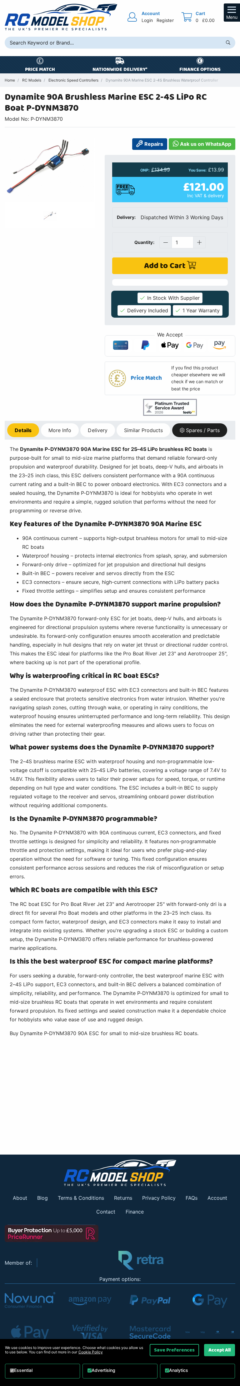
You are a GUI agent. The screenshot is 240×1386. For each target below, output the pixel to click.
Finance (135, 1212)
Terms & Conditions (81, 1198)
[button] (170, 378)
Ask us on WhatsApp (205, 144)
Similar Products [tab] (143, 430)
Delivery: (126, 217)
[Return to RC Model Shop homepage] (61, 17)
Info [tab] (59, 430)
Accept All (219, 1350)
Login (147, 20)
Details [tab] (23, 430)
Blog (42, 1198)
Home (10, 80)
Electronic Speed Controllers (73, 80)
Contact (105, 1212)
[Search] (228, 43)
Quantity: (144, 242)
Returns (123, 1198)
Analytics (178, 1370)
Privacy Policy (159, 1198)
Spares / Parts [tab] (203, 430)
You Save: (197, 170)
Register (165, 20)
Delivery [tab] (97, 430)
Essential (23, 1370)
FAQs (192, 1198)
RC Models (31, 80)
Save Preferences (174, 1350)
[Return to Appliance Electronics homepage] (120, 1173)
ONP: (145, 170)
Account (217, 1198)
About (20, 1198)
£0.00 (208, 20)
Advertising (103, 1370)
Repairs (153, 144)
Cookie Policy (90, 1352)
